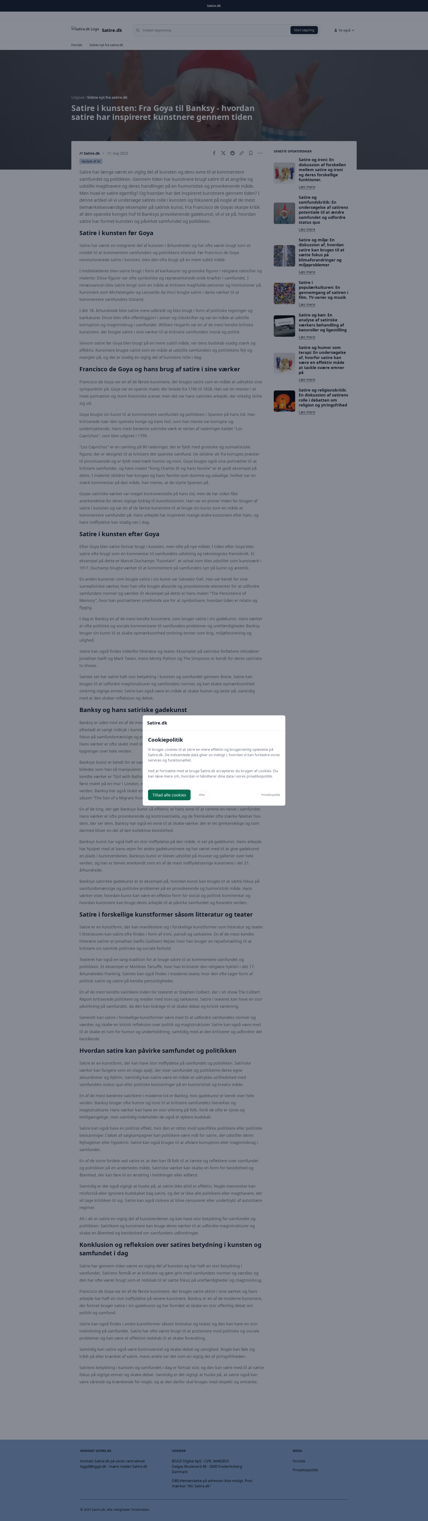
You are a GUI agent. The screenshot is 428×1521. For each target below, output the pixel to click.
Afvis (202, 795)
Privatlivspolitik (270, 795)
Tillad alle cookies (169, 795)
